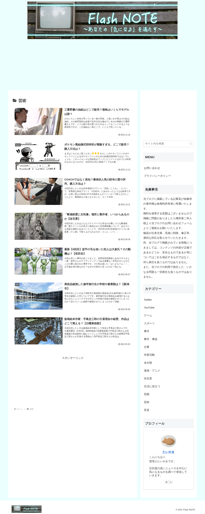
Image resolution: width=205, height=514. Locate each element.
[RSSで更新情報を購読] (171, 482)
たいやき (169, 452)
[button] (190, 143)
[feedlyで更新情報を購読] (166, 482)
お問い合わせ (152, 168)
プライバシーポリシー (157, 175)
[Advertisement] (98, 64)
